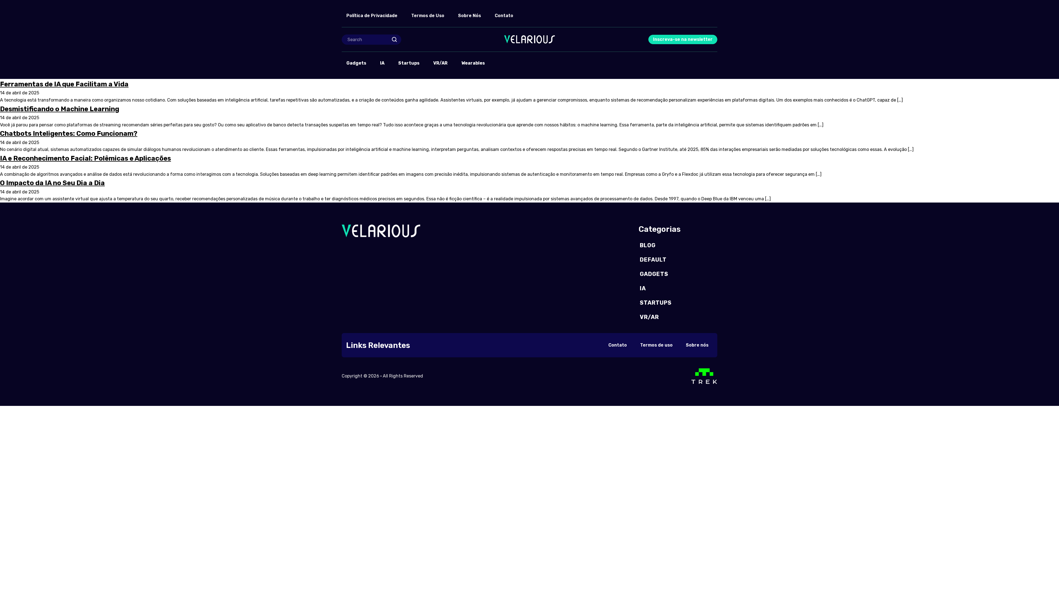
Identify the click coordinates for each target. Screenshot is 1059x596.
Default (653, 259)
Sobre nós (697, 345)
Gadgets (356, 63)
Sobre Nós (469, 15)
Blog (648, 245)
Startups (408, 63)
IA (382, 63)
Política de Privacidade (371, 15)
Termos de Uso (427, 15)
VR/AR (440, 63)
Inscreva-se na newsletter (683, 39)
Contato (504, 15)
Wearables (473, 63)
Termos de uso (656, 345)
